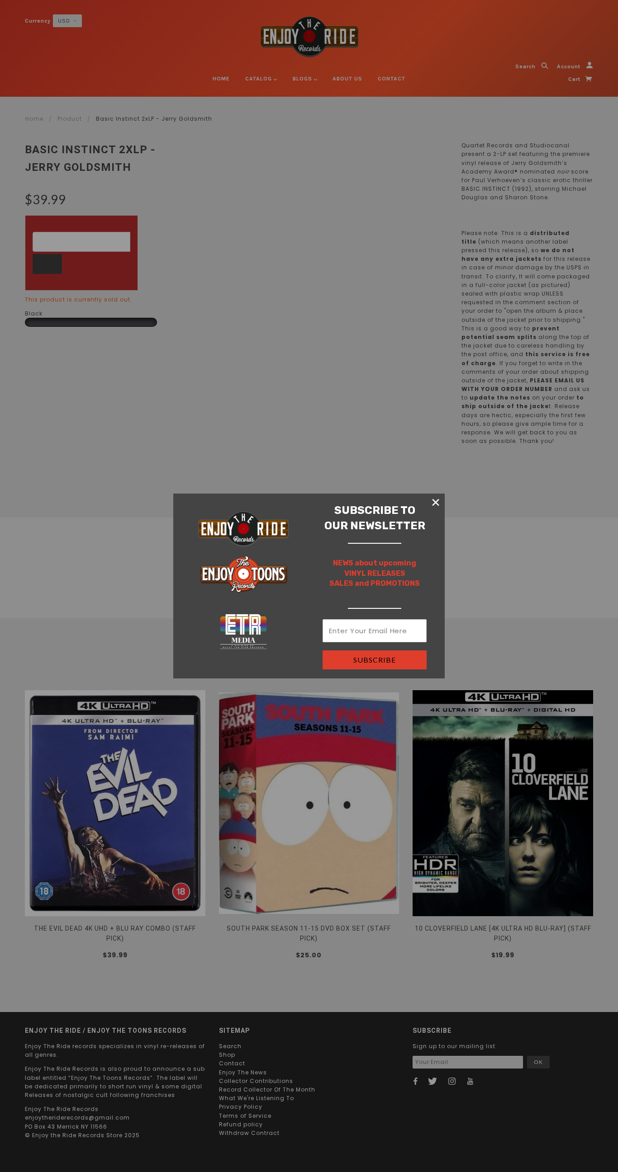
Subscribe (374, 659)
